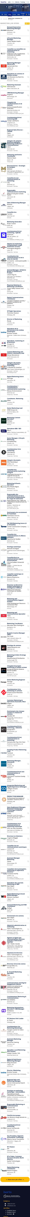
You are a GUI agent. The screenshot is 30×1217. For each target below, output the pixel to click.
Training (22, 2)
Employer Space (11, 1212)
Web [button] (18, 14)
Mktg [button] (9, 14)
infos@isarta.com (11, 1205)
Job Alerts (9, 1214)
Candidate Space (11, 1210)
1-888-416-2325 (11, 1203)
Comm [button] (14, 14)
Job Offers (7, 1208)
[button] (10, 2)
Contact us (7, 1201)
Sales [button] (5, 14)
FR (26, 2)
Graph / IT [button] (23, 14)
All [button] (2, 14)
